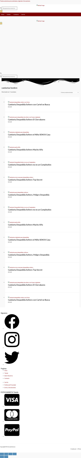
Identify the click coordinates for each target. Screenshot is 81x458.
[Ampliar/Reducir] (2, 454)
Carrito (23, 14)
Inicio (2, 14)
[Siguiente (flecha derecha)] (6, 456)
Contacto (16, 14)
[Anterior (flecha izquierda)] (2, 456)
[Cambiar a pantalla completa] (6, 454)
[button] (8, 14)
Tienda (8, 14)
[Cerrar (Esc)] (15, 454)
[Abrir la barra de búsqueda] (1, 73)
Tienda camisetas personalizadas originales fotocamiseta (15, 1)
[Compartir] (10, 454)
